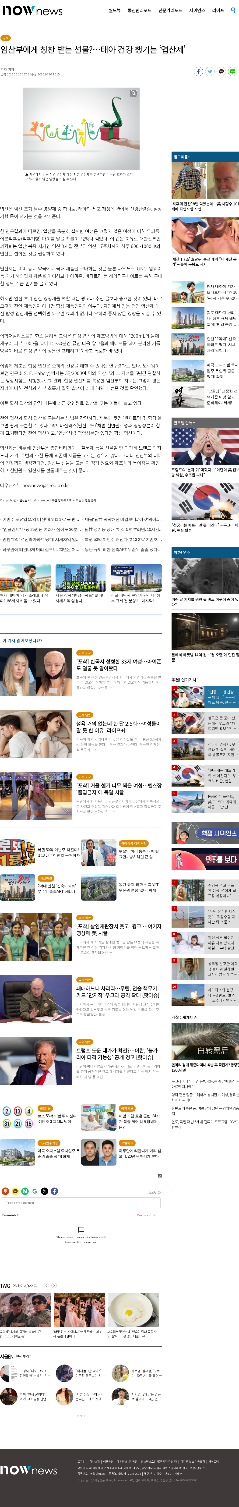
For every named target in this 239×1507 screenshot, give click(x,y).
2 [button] (81, 1416)
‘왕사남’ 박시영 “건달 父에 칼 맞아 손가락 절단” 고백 (34, 1376)
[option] (78, 1317)
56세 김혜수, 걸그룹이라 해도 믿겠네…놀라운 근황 (146, 1399)
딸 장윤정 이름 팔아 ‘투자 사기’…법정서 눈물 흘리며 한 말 (130, 1333)
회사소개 (94, 1461)
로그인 (81, 1461)
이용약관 (108, 1461)
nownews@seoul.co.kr (45, 485)
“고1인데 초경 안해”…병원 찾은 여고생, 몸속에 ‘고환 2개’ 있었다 (77, 1333)
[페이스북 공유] (198, 74)
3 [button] (84, 1416)
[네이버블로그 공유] (232, 74)
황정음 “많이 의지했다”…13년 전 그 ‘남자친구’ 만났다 (34, 1399)
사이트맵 (213, 1461)
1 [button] (78, 1416)
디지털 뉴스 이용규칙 (192, 1461)
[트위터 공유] (209, 74)
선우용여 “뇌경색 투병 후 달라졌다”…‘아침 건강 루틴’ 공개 (91, 1376)
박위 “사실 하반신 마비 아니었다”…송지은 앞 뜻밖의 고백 (90, 1399)
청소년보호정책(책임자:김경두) (159, 1461)
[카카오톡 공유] (221, 74)
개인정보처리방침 (127, 1461)
